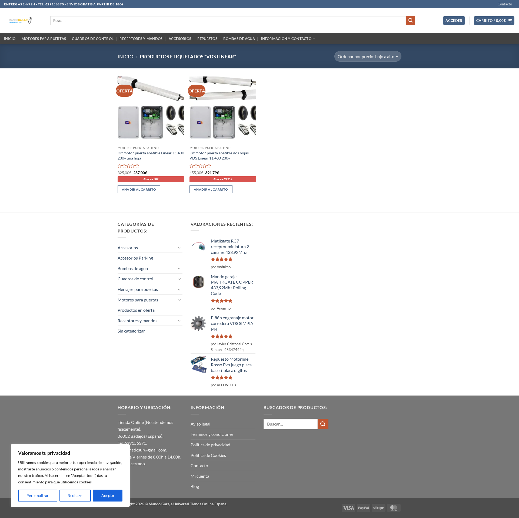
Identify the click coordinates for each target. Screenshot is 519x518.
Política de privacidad (210, 444)
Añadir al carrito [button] (139, 189)
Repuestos (207, 38)
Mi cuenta (200, 476)
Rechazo (75, 495)
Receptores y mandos (140, 38)
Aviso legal (200, 423)
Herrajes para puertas (138, 289)
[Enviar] (410, 20)
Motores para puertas (44, 38)
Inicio (10, 38)
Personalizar (37, 495)
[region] (70, 475)
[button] (454, 20)
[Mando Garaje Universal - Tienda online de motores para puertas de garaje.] (23, 20)
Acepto (107, 495)
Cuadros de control (93, 38)
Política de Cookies (208, 455)
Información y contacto (286, 38)
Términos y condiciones (212, 434)
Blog (195, 486)
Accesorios (180, 38)
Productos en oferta (136, 310)
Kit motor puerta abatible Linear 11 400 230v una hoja (151, 155)
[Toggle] (179, 247)
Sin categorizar (131, 330)
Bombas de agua (239, 38)
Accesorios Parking (135, 257)
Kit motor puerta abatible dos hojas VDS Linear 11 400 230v (219, 155)
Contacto (505, 4)
